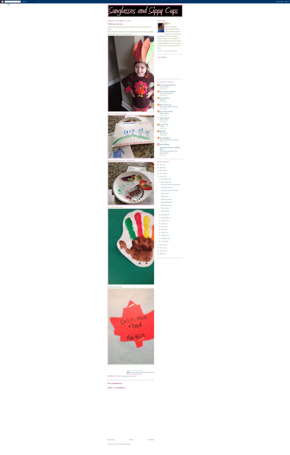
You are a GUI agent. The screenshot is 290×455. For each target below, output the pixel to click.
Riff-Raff (162, 131)
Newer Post (111, 440)
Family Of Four (165, 98)
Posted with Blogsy (148, 372)
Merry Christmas (164, 113)
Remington (163, 100)
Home (131, 440)
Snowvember (165, 193)
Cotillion (162, 126)
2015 (161, 170)
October (164, 215)
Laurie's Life (164, 124)
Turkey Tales (165, 196)
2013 (161, 176)
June (163, 226)
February (164, 238)
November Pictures (167, 202)
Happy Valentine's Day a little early (169, 140)
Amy (168, 23)
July (163, 224)
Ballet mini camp (166, 205)
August (164, 221)
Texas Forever (164, 133)
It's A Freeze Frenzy (166, 111)
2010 (161, 251)
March (164, 235)
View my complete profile (167, 51)
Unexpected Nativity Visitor (169, 190)
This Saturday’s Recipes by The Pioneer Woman (168, 152)
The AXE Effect (165, 138)
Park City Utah (164, 120)
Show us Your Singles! (166, 93)
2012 (161, 245)
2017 (161, 165)
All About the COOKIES (167, 91)
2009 (161, 254)
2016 (161, 168)
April (163, 232)
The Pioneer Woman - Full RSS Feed (170, 148)
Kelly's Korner (164, 118)
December (165, 179)
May (163, 229)
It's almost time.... (164, 87)
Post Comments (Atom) (123, 444)
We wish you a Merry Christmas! (169, 106)
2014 (161, 173)
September (165, 218)
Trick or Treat (165, 211)
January (164, 241)
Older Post (151, 440)
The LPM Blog (164, 144)
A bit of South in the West (168, 85)
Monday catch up (166, 199)
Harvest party (165, 208)
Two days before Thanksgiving (170, 184)
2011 (161, 248)
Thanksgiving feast (167, 187)
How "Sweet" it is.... (166, 105)
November (165, 182)
